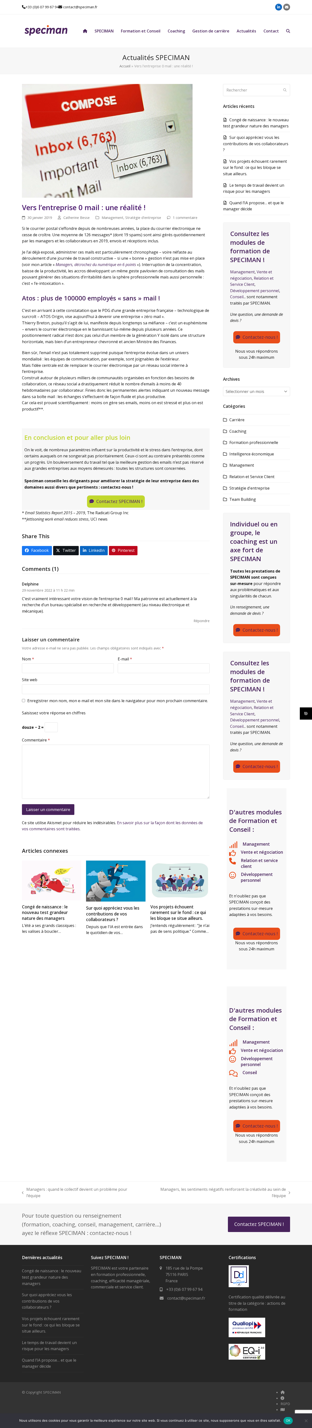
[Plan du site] (283, 1409)
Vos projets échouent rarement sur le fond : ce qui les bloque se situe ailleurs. (178, 912)
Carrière (236, 419)
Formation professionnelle (253, 442)
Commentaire (36, 740)
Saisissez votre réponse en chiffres (54, 713)
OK (288, 1420)
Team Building (242, 499)
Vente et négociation (262, 852)
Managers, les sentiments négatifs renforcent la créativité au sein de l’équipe (216, 1192)
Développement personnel (254, 290)
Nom (28, 659)
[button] (288, 31)
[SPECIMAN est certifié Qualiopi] (247, 1335)
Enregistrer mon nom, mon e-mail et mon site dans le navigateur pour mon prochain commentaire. (117, 700)
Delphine (30, 584)
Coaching (237, 431)
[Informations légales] (282, 1398)
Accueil (124, 65)
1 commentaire (185, 217)
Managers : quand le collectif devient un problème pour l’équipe (74, 1192)
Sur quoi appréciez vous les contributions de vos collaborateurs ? (112, 913)
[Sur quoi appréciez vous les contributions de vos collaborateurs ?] (115, 881)
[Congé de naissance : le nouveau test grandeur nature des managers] (51, 880)
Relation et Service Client (251, 476)
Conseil (237, 296)
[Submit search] (285, 90)
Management (112, 217)
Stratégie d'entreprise (143, 217)
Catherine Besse (76, 217)
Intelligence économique (251, 454)
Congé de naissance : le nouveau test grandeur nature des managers (45, 912)
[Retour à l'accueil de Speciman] (283, 1392)
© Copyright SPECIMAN (41, 1392)
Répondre (202, 620)
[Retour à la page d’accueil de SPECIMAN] (85, 31)
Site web (29, 679)
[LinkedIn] (278, 7)
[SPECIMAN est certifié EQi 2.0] (247, 1358)
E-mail (125, 659)
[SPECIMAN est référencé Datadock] (239, 1285)
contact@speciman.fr (80, 6)
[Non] (305, 1420)
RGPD (285, 1403)
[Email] (286, 7)
